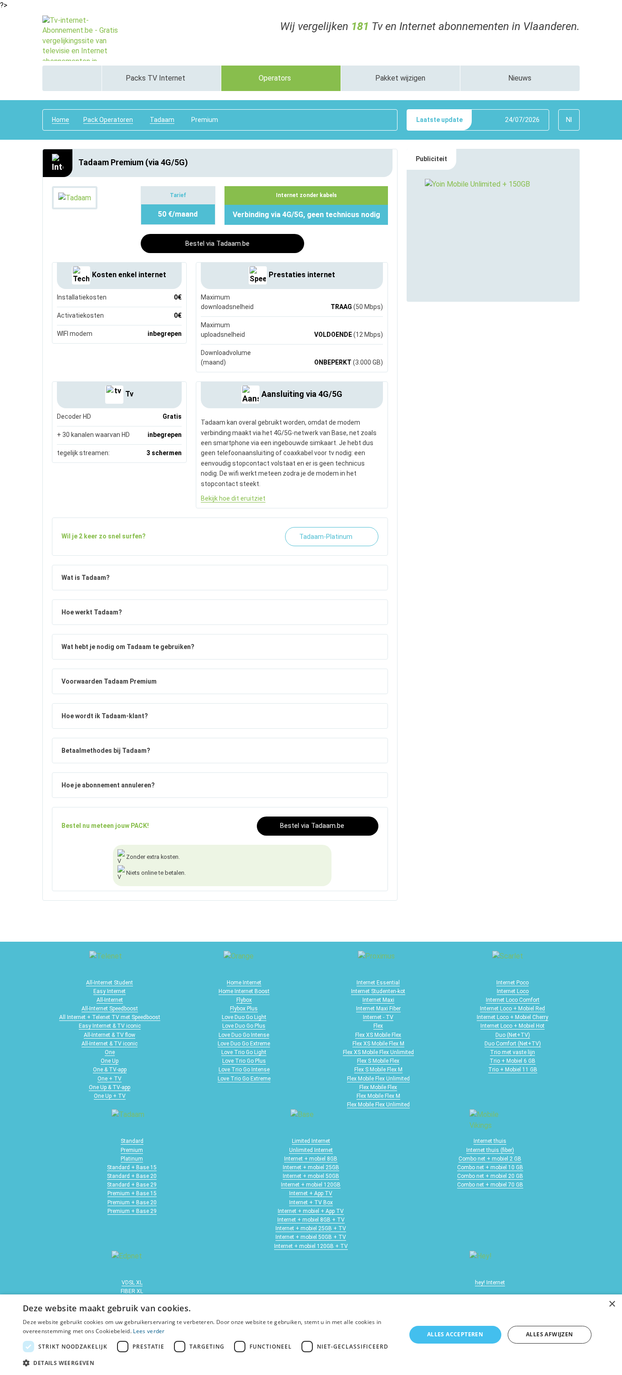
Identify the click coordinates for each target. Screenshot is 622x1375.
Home (60, 119)
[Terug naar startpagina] (83, 37)
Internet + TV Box (311, 1202)
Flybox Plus (244, 1008)
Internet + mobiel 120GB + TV (311, 1246)
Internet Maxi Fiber (378, 1008)
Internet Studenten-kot (378, 991)
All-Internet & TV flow (109, 1035)
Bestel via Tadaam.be (217, 244)
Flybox (244, 1000)
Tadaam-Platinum (326, 537)
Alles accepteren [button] (455, 1334)
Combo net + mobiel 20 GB (490, 1176)
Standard (132, 1141)
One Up (109, 1061)
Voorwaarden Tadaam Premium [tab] (109, 681)
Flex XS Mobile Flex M (378, 1043)
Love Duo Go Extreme (244, 1043)
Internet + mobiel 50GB (311, 1176)
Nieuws (519, 78)
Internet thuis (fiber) (490, 1150)
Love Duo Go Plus (243, 1026)
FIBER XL (132, 1291)
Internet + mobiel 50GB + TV (310, 1237)
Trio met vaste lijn (512, 1052)
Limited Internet (311, 1141)
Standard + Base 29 (132, 1185)
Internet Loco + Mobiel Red (512, 1008)
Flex (378, 1026)
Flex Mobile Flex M (378, 1096)
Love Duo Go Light (244, 1017)
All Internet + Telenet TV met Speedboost (109, 1017)
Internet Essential (378, 982)
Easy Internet (109, 991)
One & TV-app (110, 1069)
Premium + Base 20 (132, 1202)
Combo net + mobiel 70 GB (490, 1185)
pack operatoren (108, 119)
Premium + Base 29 (132, 1211)
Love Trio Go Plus (244, 1061)
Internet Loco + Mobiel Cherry (512, 1017)
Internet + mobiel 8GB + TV (311, 1220)
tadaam (162, 119)
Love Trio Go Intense (244, 1069)
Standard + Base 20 (132, 1176)
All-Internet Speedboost (110, 1008)
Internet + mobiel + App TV (311, 1211)
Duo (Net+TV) (512, 1035)
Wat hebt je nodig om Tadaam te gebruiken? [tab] (127, 646)
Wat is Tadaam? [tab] (85, 577)
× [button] (611, 1304)
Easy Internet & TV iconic (110, 1026)
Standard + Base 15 (132, 1167)
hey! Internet (490, 1282)
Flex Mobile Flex (378, 1087)
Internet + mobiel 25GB (311, 1167)
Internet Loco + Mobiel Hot (512, 1026)
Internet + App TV (310, 1193)
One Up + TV (110, 1096)
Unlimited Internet (311, 1150)
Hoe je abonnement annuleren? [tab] (108, 785)
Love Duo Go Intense (244, 1035)
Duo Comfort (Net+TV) (512, 1043)
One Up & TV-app (109, 1087)
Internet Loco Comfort (513, 1000)
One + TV (109, 1079)
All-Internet (110, 1000)
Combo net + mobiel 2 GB (490, 1159)
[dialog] (311, 1334)
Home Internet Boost (244, 991)
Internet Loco (513, 991)
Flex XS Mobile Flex (378, 1035)
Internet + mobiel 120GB (311, 1185)
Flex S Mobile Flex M (378, 1069)
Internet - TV (378, 1017)
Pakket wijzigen (400, 78)
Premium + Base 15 (132, 1193)
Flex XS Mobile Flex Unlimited (378, 1052)
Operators (276, 78)
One (110, 1052)
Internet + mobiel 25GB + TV (310, 1228)
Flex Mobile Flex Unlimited (378, 1079)
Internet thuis (490, 1141)
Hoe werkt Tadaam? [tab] (91, 612)
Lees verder (148, 1331)
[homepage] (72, 78)
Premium (132, 1150)
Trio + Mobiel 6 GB (512, 1061)
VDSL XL (132, 1282)
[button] (208, 1362)
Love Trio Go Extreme (244, 1079)
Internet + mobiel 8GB (310, 1159)
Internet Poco (512, 982)
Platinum (132, 1159)
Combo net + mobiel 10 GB (490, 1167)
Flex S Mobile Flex (378, 1061)
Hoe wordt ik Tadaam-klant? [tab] (104, 716)
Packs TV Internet (156, 78)
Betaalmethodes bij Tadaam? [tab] (105, 750)
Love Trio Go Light (243, 1052)
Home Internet (244, 982)
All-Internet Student (109, 982)
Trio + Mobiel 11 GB (512, 1069)
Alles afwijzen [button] (549, 1334)
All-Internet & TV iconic (110, 1043)
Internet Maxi (378, 1000)
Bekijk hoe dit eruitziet (233, 498)
